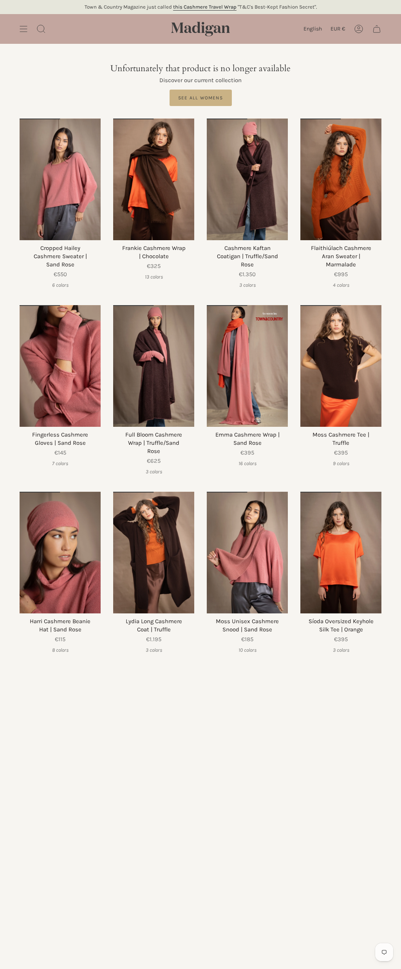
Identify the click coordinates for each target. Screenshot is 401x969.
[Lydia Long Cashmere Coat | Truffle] (153, 552)
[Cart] (377, 29)
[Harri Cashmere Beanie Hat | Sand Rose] (60, 552)
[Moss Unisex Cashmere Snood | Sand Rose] (247, 552)
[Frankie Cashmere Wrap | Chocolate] (153, 179)
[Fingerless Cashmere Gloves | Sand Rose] (60, 366)
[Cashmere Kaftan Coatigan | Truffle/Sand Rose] (247, 179)
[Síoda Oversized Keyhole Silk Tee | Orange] (340, 552)
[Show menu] (23, 29)
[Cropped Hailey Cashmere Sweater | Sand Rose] (60, 179)
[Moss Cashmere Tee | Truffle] (340, 366)
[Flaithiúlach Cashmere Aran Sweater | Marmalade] (340, 179)
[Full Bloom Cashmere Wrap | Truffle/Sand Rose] (153, 366)
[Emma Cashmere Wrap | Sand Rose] (247, 366)
